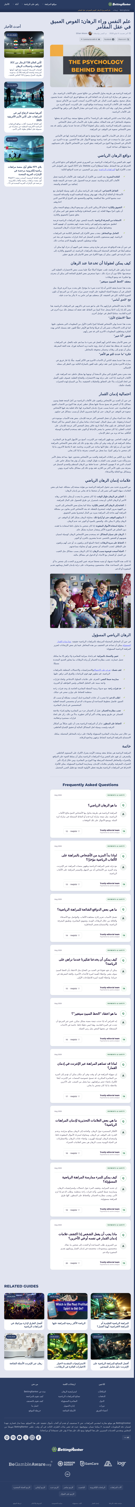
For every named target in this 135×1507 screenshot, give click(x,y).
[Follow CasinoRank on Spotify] (13, 1437)
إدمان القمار (95, 1503)
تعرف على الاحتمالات (102, 670)
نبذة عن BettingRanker (35, 1391)
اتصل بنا (34, 1405)
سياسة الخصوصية (57, 1503)
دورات (102, 1405)
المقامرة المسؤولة (69, 1401)
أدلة (16, 4)
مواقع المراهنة (51, 4)
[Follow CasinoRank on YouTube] (19, 1437)
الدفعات (101, 1396)
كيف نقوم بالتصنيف (34, 1401)
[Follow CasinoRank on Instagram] (32, 1437)
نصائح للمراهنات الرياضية (69, 1396)
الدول (101, 1401)
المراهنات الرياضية (107, 169)
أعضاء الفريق (102, 1410)
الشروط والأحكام (37, 1503)
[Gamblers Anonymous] (108, 1463)
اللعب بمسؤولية (77, 1503)
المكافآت (102, 1391)
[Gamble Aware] (30, 1463)
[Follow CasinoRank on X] (25, 1437)
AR (128, 1437)
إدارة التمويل (69, 1405)
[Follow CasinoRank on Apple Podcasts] (6, 1437)
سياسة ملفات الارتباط (115, 1503)
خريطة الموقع (35, 1410)
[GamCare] (89, 1463)
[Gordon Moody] (66, 1463)
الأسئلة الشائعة (69, 1410)
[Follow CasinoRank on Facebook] (38, 1437)
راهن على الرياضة (31, 4)
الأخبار (6, 4)
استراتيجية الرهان (69, 1391)
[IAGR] (121, 1463)
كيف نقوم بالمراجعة (34, 1396)
